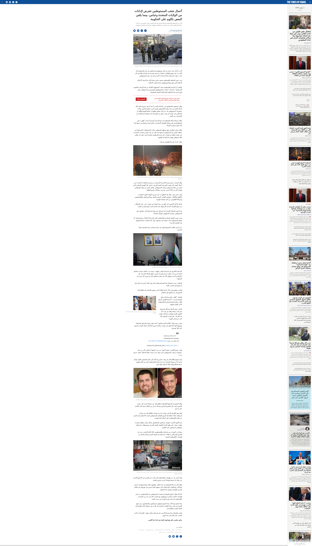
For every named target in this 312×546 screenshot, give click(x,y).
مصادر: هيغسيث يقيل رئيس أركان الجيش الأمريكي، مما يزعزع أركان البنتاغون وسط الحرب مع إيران (302, 228)
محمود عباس (141, 529)
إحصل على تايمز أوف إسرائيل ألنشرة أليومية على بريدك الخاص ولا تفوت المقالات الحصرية (167, 99)
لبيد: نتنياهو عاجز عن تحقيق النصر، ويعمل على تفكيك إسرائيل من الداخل (301, 525)
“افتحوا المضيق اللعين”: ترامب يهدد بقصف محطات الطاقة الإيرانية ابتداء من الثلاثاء (300, 73)
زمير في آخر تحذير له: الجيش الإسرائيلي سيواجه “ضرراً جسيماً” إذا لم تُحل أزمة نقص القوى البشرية (302, 370)
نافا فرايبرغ (307, 77)
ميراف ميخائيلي (170, 532)
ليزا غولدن (307, 168)
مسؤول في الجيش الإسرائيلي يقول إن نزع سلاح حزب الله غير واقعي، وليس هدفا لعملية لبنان (301, 181)
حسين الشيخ (178, 532)
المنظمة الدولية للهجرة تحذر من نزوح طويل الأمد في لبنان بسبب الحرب (301, 164)
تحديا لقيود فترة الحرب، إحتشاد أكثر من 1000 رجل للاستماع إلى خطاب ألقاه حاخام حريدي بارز (300, 130)
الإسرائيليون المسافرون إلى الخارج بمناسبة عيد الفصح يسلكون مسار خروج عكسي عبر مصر (300, 394)
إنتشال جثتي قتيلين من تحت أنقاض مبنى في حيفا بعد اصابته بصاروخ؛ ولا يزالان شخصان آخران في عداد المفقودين (300, 35)
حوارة (173, 529)
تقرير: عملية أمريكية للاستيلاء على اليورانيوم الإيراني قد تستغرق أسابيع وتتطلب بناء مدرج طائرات (302, 241)
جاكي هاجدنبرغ (299, 400)
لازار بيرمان (307, 474)
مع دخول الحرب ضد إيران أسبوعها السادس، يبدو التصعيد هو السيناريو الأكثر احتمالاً (302, 106)
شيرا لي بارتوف (306, 270)
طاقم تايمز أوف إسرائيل (175, 30)
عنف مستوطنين (149, 529)
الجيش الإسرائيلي (158, 529)
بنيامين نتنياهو (162, 532)
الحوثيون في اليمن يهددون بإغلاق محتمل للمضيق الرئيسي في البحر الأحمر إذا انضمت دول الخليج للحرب (300, 300)
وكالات (303, 77)
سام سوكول (307, 135)
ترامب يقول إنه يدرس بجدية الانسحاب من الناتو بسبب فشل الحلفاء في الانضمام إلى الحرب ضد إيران (300, 469)
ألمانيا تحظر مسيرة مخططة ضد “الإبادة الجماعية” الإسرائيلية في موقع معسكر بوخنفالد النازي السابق (301, 265)
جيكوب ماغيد (307, 510)
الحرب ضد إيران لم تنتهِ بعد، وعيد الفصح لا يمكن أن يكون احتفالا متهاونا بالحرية (300, 434)
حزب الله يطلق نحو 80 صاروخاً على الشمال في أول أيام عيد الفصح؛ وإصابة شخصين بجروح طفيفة (300, 345)
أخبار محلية (178, 529)
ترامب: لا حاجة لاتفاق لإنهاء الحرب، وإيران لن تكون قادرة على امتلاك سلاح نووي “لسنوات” (301, 505)
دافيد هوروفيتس (300, 429)
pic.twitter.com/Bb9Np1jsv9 (158, 341)
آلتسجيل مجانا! (141, 99)
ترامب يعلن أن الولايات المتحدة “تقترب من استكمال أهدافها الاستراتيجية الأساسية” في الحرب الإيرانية (300, 209)
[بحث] (2, 2)
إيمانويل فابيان (306, 42)
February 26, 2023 (171, 345)
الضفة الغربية (167, 529)
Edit (169, 31)
